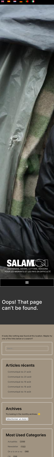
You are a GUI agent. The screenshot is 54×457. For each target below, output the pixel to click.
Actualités (12, 441)
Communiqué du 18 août (19, 386)
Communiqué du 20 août (19, 377)
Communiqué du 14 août (19, 391)
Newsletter (13, 446)
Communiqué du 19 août (19, 382)
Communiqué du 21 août (19, 372)
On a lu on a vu (15, 451)
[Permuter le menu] (27, 282)
